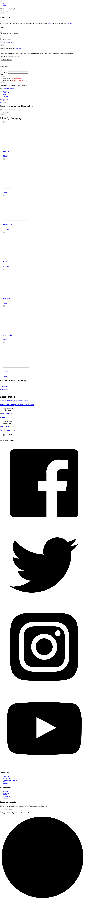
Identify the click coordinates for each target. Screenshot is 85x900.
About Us (6, 93)
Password (3, 36)
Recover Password (6, 42)
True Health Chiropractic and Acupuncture (17, 405)
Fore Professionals (7, 430)
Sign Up (69, 23)
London (5, 791)
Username (3, 72)
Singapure (6, 796)
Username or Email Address (9, 33)
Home (5, 91)
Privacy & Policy (16, 79)
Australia (6, 793)
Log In (2, 45)
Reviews (5, 783)
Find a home (4, 386)
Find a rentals (4, 389)
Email (2, 74)
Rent (4, 4)
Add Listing (3, 102)
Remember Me (6, 39)
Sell (4, 5)
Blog (4, 94)
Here (26, 85)
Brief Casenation (6, 417)
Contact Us (6, 96)
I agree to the (12, 79)
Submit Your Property (10, 780)
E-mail (3, 56)
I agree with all (13, 80)
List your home (4, 393)
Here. (49, 23)
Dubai (5, 795)
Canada (5, 798)
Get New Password (6, 59)
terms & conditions (17, 80)
